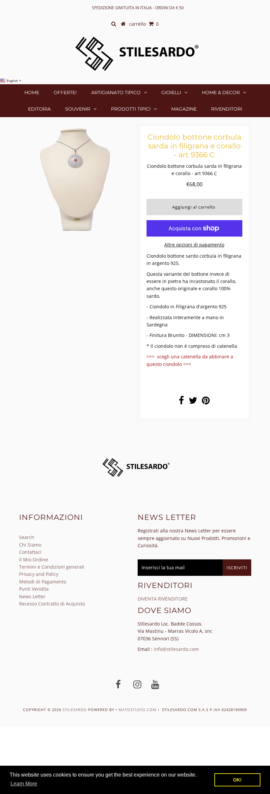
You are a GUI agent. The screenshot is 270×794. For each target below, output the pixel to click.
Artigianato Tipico (116, 92)
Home (31, 92)
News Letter (32, 596)
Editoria (39, 109)
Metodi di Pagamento (42, 581)
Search (26, 537)
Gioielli (171, 92)
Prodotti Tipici (130, 109)
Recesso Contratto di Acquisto (52, 604)
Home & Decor (221, 92)
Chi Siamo (30, 545)
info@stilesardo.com (176, 649)
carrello (144, 24)
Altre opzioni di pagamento (194, 245)
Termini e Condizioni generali (51, 567)
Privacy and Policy (38, 574)
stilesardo (75, 709)
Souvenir (77, 109)
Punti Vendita (34, 589)
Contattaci (30, 552)
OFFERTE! (65, 92)
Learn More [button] (24, 783)
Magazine (184, 109)
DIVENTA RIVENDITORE (163, 599)
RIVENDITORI (226, 109)
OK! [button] (237, 779)
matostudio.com (137, 709)
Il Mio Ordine (33, 559)
